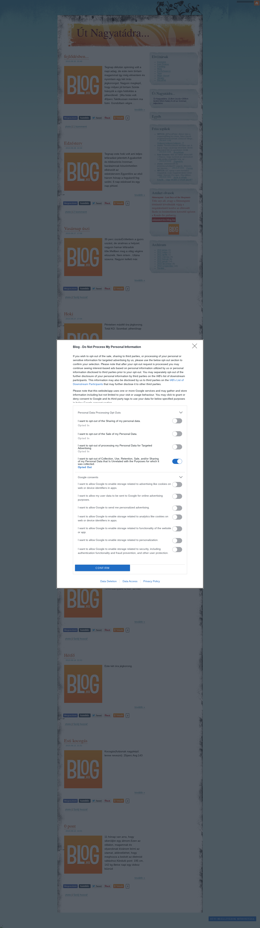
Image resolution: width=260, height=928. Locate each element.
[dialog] (130, 464)
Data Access (130, 581)
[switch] (177, 420)
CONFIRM (103, 568)
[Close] (195, 347)
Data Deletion (108, 581)
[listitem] (130, 412)
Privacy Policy (151, 581)
